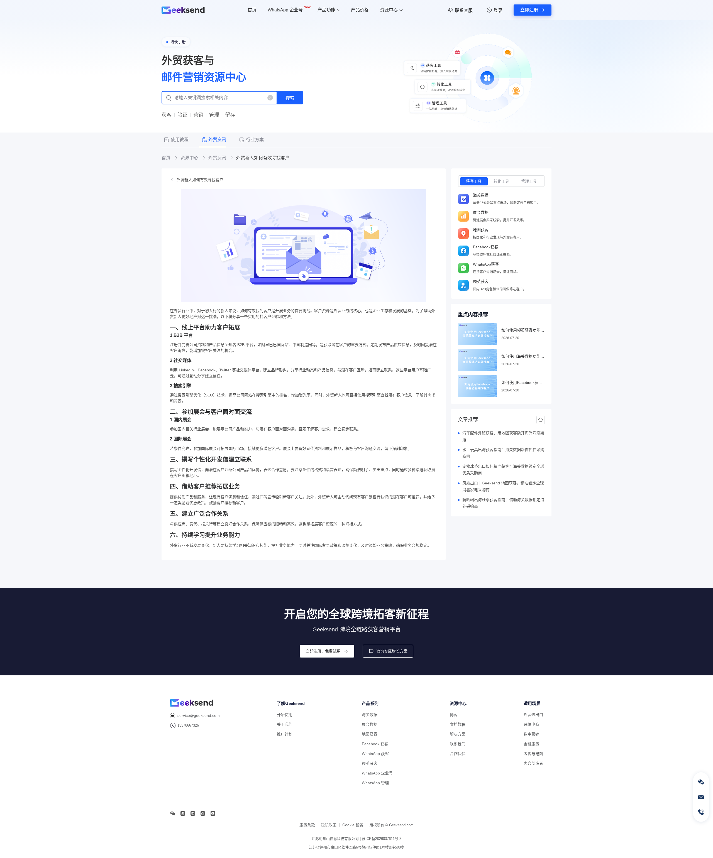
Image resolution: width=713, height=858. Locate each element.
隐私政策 (328, 825)
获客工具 (474, 181)
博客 (454, 714)
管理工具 (529, 181)
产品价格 (360, 10)
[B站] (203, 813)
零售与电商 (533, 753)
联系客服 (464, 10)
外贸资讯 (217, 158)
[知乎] (193, 813)
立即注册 (529, 10)
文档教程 (457, 724)
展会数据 (369, 724)
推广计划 (284, 734)
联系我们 (457, 744)
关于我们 (284, 724)
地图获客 (369, 734)
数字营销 (531, 734)
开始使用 (284, 714)
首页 (252, 10)
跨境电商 (531, 724)
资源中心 (389, 10)
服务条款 (307, 825)
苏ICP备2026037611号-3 (381, 839)
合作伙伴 (457, 753)
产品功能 (326, 10)
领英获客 (369, 763)
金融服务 (531, 744)
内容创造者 (533, 763)
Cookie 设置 (352, 825)
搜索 (289, 98)
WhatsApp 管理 (375, 783)
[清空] (270, 97)
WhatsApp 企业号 (289, 9)
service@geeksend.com (198, 715)
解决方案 (457, 734)
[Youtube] (213, 813)
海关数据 (369, 714)
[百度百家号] (182, 813)
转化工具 (501, 181)
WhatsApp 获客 (375, 753)
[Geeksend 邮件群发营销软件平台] (183, 10)
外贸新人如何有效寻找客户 (200, 180)
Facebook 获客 (375, 744)
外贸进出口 (533, 714)
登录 (498, 10)
